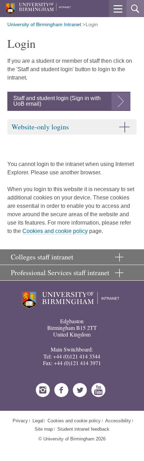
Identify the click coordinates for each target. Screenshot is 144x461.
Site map (44, 429)
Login (92, 24)
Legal (38, 420)
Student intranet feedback (83, 429)
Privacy (20, 420)
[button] (118, 8)
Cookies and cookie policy (55, 231)
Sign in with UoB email (57, 101)
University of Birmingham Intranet (44, 24)
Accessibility (118, 420)
